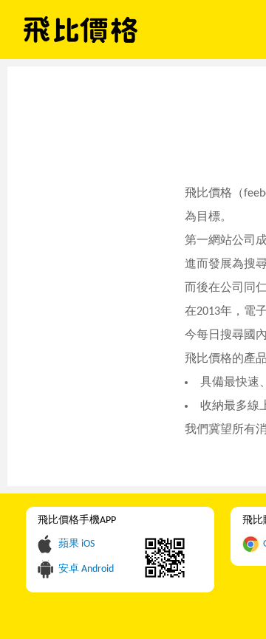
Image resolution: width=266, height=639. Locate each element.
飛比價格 (80, 29)
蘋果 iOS (76, 544)
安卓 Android (86, 569)
